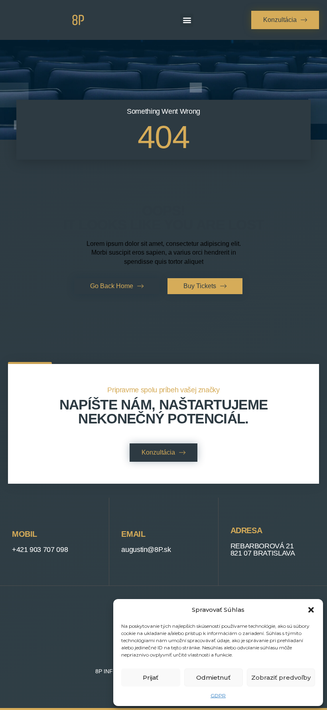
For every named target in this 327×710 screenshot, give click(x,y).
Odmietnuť (213, 677)
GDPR (218, 695)
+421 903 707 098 (40, 550)
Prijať (150, 677)
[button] (311, 610)
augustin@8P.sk (146, 550)
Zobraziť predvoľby (281, 677)
